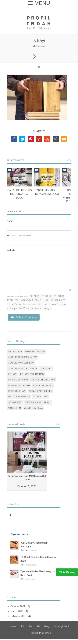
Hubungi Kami (61, 626)
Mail (19, 235)
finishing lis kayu (35, 351)
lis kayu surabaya (18, 380)
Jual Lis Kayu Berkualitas (22, 357)
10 (25, 550)
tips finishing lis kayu (38, 402)
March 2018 (16, 611)
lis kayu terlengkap (43, 380)
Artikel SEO (15, 351)
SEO (46, 397)
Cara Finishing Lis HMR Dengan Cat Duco (19, 194)
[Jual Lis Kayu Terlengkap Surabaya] (14, 545)
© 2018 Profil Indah (41, 633)
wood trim (14, 408)
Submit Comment (26, 317)
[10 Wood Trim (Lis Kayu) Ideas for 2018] (14, 559)
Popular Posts (19, 533)
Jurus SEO (46, 368)
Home (12, 626)
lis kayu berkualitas (32, 374)
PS (22, 626)
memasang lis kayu (19, 385)
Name (10, 221)
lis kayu (12, 374)
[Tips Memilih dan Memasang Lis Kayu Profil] (14, 574)
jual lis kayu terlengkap (22, 368)
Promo (37, 397)
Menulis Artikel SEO (40, 391)
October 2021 (17, 606)
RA (30, 626)
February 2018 (18, 616)
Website (11, 250)
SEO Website (15, 402)
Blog (46, 626)
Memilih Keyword (42, 385)
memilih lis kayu (17, 391)
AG (38, 626)
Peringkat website (19, 397)
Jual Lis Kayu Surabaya (21, 363)
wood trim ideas (33, 408)
